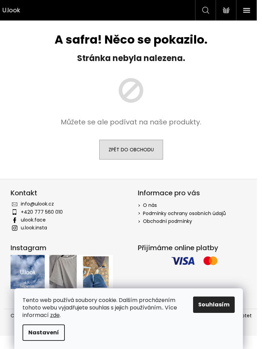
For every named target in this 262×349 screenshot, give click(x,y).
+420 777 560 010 (42, 212)
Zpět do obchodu (131, 149)
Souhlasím (214, 304)
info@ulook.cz (37, 203)
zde (55, 315)
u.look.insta (34, 227)
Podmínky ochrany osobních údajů (184, 213)
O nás (150, 205)
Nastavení (43, 332)
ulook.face (33, 219)
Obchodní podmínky (167, 221)
